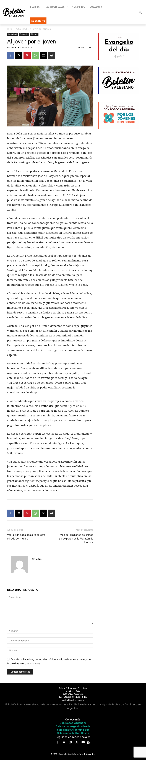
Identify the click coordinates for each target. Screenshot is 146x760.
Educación (24, 34)
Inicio (9, 28)
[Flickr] (64, 742)
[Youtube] (83, 742)
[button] (140, 12)
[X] (18, 55)
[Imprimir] (51, 55)
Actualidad (21, 28)
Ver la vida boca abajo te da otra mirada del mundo (26, 536)
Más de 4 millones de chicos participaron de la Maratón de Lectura (76, 538)
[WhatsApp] (35, 55)
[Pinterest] (27, 55)
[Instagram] (70, 742)
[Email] (43, 55)
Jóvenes (34, 34)
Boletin (15, 47)
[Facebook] (10, 55)
